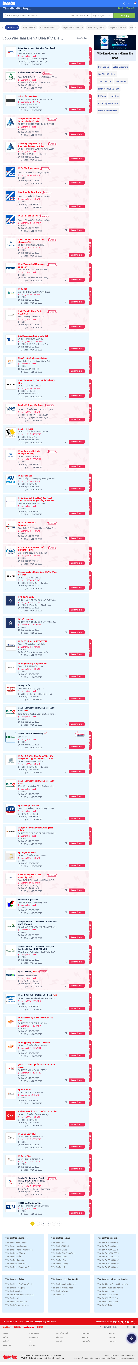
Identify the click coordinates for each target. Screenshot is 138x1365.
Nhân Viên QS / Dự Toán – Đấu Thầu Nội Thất (36, 381)
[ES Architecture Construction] (11, 1093)
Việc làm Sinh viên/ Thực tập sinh (19, 1284)
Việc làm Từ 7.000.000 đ (107, 1249)
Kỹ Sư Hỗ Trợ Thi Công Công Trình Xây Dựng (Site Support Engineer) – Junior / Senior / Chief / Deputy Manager (37, 757)
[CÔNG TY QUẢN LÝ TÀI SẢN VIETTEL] (11, 1068)
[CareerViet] (123, 1321)
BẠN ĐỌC (112, 1337)
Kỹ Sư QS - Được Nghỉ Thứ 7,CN (32, 641)
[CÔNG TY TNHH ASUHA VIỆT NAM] (11, 243)
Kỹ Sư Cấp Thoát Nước (28, 168)
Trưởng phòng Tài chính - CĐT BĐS (34, 1042)
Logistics (114, 96)
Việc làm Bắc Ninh (59, 1267)
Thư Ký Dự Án (24, 685)
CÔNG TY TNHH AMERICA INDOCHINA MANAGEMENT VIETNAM (33, 1206)
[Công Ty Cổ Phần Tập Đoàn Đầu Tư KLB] (11, 362)
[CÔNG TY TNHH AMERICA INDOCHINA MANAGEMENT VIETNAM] (11, 1207)
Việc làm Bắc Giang (59, 1263)
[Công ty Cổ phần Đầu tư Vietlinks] (11, 645)
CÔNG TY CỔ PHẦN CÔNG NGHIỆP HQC (33, 1114)
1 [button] (32, 1223)
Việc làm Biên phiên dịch (16, 1263)
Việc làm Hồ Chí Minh (60, 1246)
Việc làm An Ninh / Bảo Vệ (16, 1242)
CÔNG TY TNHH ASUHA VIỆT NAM (31, 245)
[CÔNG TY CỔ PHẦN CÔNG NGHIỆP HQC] (11, 1115)
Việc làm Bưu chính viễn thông (18, 1267)
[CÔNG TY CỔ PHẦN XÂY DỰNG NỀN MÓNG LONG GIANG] (11, 601)
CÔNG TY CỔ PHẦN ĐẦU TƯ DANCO (32, 1023)
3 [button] (43, 1223)
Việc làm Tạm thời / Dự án (62, 1287)
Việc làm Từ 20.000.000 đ (108, 1260)
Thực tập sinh (104, 81)
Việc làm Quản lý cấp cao (16, 1301)
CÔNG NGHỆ (34, 1337)
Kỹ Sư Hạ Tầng (24, 1156)
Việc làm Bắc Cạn (58, 1260)
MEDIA (5, 1333)
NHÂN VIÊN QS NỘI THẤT (29, 72)
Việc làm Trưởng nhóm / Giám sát (19, 1294)
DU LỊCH (32, 1345)
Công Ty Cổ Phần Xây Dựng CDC (31, 688)
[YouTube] (134, 1327)
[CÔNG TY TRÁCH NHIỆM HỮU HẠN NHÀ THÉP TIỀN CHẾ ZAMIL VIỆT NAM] (11, 999)
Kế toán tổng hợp (26, 619)
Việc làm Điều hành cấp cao (17, 1305)
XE (30, 1341)
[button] (129, 3)
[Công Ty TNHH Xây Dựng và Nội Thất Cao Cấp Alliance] (11, 76)
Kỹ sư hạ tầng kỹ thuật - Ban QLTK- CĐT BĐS (36, 1018)
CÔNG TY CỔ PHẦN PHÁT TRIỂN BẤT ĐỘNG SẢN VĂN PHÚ (37, 833)
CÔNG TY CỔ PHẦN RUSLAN (29, 386)
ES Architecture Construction (30, 1092)
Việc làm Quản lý (12, 1298)
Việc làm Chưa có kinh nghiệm (110, 1287)
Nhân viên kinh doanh (108, 88)
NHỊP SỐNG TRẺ (62, 1333)
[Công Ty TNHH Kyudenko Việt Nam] (11, 903)
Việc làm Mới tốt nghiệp (15, 1287)
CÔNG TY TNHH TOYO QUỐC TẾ (30, 339)
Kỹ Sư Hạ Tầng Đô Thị (28, 215)
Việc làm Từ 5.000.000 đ (107, 1246)
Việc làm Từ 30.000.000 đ (108, 1263)
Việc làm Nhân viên (13, 1291)
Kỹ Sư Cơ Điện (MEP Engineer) (27, 523)
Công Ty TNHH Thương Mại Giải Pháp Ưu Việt (36, 880)
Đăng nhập (130, 8)
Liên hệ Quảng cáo (81, 1358)
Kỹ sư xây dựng (27, 971)
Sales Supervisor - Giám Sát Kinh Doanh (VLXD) (37, 49)
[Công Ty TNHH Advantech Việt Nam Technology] (11, 268)
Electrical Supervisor (28, 899)
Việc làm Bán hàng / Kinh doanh (19, 1249)
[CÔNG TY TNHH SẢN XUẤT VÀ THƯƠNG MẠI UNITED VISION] (11, 100)
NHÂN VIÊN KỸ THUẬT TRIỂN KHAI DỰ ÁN (37, 1111)
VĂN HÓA (59, 1337)
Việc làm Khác (57, 1294)
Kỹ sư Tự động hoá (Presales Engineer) (31, 265)
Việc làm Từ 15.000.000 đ (108, 1256)
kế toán (102, 96)
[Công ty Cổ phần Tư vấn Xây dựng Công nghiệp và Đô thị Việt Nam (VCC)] (11, 172)
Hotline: (126, 1358)
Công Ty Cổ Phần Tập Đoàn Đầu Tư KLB (34, 361)
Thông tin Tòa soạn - (112, 1355)
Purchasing (103, 66)
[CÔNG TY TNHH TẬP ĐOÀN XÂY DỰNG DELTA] (11, 122)
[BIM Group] (10, 737)
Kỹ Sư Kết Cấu (24, 1089)
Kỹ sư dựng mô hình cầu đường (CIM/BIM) (29, 452)
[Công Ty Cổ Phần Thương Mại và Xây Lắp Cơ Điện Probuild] (11, 526)
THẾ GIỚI (6, 1341)
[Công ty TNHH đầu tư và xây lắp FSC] (11, 551)
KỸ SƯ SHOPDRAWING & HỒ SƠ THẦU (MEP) (31, 548)
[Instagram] (128, 1327)
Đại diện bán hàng (106, 74)
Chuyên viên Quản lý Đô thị (33, 733)
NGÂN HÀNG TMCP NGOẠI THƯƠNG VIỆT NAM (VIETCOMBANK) (36, 927)
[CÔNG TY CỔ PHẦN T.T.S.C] (11, 1182)
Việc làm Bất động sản (14, 1260)
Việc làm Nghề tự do (59, 1291)
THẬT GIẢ (112, 1341)
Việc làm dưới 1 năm (105, 1291)
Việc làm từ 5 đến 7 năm (107, 1298)
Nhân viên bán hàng (107, 110)
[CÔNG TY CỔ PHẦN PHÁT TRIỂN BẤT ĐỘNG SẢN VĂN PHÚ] (11, 831)
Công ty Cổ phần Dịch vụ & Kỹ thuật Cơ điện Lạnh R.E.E (36, 808)
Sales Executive (120, 66)
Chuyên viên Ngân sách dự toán (33, 358)
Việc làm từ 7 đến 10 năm (107, 1301)
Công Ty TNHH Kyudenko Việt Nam (32, 902)
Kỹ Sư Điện (23, 289)
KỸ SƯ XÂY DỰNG (26, 596)
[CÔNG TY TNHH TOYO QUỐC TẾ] (11, 340)
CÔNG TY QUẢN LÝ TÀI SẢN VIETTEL (33, 1070)
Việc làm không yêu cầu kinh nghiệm (113, 1284)
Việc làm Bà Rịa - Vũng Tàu (63, 1253)
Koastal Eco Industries (27, 975)
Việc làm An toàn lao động (16, 1246)
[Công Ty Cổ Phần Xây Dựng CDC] (11, 689)
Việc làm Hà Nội (58, 1242)
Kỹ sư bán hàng (25, 475)
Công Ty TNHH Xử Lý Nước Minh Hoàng (34, 292)
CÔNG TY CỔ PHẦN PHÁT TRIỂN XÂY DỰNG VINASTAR (35, 409)
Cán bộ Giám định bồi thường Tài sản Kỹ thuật (36, 709)
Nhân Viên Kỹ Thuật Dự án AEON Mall (30, 312)
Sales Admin (121, 81)
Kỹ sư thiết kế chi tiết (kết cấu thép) (37, 995)
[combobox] (36, 15)
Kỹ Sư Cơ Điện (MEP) (27, 1133)
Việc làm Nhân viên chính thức (64, 1284)
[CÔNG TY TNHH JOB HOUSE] (11, 455)
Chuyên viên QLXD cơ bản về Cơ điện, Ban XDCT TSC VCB (37, 922)
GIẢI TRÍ (59, 1341)
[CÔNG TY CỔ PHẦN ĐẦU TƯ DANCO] (11, 1021)
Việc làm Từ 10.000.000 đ (108, 1253)
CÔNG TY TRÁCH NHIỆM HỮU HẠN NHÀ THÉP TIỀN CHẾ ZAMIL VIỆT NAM (36, 998)
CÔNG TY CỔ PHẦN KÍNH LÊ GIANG (32, 855)
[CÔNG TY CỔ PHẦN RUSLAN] (11, 384)
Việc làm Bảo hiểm (13, 1256)
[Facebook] (122, 1327)
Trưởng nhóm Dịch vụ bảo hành (32, 663)
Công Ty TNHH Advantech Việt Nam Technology (32, 270)
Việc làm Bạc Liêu (59, 1256)
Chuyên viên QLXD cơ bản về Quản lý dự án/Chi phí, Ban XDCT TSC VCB (36, 947)
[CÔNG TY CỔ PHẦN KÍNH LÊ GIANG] (11, 856)
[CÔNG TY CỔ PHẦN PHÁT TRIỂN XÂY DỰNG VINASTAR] (11, 409)
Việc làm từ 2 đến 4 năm (107, 1294)
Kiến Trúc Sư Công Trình (29, 192)
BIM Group (22, 737)
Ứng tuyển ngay (76, 63)
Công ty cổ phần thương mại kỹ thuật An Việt (36, 478)
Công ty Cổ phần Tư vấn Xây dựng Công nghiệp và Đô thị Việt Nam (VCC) (34, 172)
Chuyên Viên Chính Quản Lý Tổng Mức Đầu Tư (35, 828)
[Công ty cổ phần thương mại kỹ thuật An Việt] (11, 479)
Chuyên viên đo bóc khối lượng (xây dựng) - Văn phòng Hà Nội (29, 119)
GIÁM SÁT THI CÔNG (27, 96)
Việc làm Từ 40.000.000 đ (108, 1267)
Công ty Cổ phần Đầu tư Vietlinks (31, 644)
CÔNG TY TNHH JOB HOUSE (29, 456)
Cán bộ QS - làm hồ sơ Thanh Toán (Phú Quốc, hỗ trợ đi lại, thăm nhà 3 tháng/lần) (31, 1179)
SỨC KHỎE (86, 1341)
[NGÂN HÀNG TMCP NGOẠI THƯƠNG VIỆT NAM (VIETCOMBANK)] (11, 925)
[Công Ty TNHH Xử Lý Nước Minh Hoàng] (11, 293)
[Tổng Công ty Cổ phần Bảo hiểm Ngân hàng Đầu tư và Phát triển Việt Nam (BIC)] (11, 712)
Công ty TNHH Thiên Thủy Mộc (30, 666)
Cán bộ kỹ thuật (25, 428)
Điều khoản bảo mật (97, 1358)
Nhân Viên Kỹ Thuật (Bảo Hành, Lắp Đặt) (29, 875)
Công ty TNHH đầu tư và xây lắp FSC (32, 553)
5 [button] (54, 1223)
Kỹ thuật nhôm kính (27, 852)
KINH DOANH (34, 1333)
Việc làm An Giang (59, 1249)
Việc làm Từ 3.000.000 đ (107, 1242)
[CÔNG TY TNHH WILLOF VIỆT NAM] (11, 760)
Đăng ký (120, 8)
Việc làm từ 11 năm (105, 1305)
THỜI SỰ (6, 1337)
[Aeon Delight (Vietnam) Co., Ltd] (11, 315)
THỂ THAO (86, 1333)
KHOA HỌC (86, 1337)
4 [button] (48, 1223)
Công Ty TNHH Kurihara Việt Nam (31, 503)
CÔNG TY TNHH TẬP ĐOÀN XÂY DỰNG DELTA (36, 124)
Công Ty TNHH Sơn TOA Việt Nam (31, 53)
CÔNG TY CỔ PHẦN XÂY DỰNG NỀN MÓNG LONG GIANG (37, 600)
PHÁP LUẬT (7, 1345)
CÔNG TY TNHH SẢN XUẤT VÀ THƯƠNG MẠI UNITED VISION (35, 99)
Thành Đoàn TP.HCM (127, 1355)
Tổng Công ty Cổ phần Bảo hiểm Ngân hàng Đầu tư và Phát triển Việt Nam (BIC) (36, 714)
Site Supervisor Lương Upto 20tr (33, 336)
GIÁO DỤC (112, 1333)
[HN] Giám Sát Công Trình (30, 1203)
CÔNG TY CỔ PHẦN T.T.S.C (28, 1183)
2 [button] (37, 1223)
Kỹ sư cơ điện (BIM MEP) (29, 805)
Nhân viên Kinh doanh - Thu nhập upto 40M (31, 240)
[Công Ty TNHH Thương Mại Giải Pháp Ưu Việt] (11, 878)
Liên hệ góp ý (111, 1358)
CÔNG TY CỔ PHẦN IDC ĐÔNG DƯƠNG (33, 432)
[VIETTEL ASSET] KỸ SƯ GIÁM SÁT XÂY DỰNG (36, 1065)
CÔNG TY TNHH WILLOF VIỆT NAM (32, 761)
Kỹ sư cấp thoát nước (108, 103)
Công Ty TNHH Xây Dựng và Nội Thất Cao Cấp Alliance (36, 77)
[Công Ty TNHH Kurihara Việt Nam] (11, 502)
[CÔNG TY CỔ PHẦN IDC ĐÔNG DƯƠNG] (11, 433)
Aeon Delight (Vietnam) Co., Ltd (31, 316)
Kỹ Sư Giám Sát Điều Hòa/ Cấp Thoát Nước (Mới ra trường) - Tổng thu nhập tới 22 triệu (37, 499)
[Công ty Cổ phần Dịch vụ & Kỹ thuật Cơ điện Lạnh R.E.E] (11, 809)
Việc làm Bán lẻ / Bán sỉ (15, 1253)
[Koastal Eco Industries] (11, 975)
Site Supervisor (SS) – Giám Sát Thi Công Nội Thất (37, 573)
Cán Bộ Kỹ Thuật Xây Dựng (30, 405)
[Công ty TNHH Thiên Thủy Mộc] (11, 667)
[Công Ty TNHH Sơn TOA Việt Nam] (11, 52)
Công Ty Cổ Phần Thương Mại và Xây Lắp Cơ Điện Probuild (36, 528)
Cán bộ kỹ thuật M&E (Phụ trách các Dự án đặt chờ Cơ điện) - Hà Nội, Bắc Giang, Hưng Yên (30, 144)
